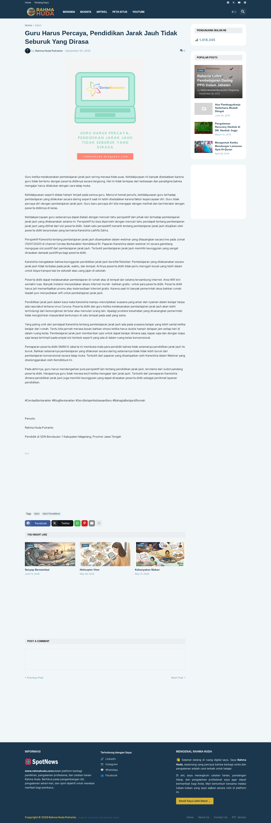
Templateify (93, 817)
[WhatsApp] (77, 523)
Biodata (85, 11)
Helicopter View (89, 569)
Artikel (101, 11)
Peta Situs (119, 11)
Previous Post (35, 677)
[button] (234, 12)
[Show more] (99, 523)
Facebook (108, 775)
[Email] (92, 523)
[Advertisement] (105, 481)
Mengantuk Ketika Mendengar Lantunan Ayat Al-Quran (228, 146)
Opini (38, 25)
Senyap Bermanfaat (37, 569)
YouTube (138, 11)
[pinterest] (245, 2)
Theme (116, 817)
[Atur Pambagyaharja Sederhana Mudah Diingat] (203, 109)
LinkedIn (108, 758)
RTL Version (239, 817)
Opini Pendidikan (51, 513)
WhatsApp (109, 769)
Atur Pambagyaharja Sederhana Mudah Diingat (227, 108)
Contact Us (220, 817)
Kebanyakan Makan (147, 569)
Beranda (69, 11)
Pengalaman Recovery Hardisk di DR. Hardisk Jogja (227, 127)
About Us (203, 817)
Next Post (177, 677)
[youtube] (239, 2)
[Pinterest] (84, 523)
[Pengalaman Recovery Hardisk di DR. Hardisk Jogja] (203, 128)
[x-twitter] (233, 2)
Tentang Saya (41, 2)
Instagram (109, 764)
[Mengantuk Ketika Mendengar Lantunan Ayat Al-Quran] (203, 147)
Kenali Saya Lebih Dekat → (195, 800)
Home (28, 2)
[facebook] (228, 2)
